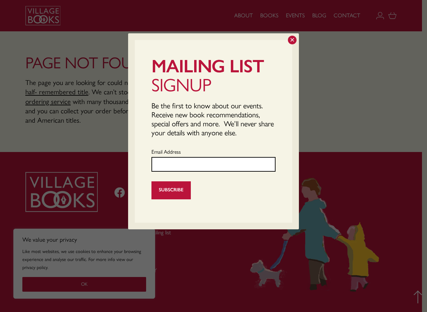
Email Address (166, 152)
